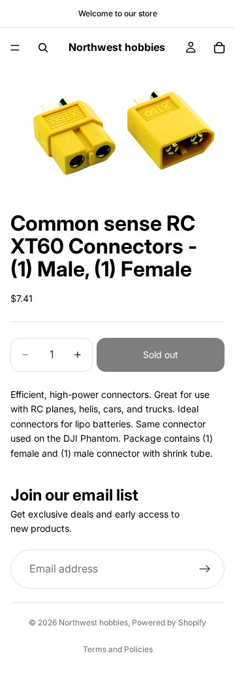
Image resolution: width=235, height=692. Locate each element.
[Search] (43, 47)
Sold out (160, 354)
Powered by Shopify (169, 622)
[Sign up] (205, 569)
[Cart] (219, 47)
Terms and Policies (118, 649)
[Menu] (15, 48)
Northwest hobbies (93, 622)
